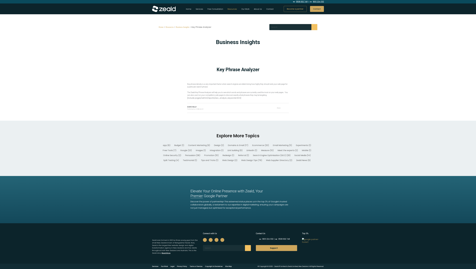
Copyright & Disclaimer (214, 266)
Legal (172, 266)
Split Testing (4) (171, 160)
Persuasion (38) (192, 155)
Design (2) (219, 145)
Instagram (273, 2)
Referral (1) (243, 155)
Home (188, 9)
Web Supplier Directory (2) (279, 160)
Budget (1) (179, 145)
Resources (170, 27)
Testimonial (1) (190, 160)
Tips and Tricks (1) (209, 160)
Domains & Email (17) (238, 145)
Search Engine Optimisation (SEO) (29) (272, 155)
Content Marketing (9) (199, 145)
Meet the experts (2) (288, 150)
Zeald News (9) (303, 160)
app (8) (166, 145)
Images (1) (201, 150)
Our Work (245, 9)
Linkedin (279, 2)
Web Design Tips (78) (251, 160)
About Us (258, 9)
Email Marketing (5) (282, 145)
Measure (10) (267, 150)
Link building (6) (235, 150)
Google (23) (186, 150)
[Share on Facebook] (284, 108)
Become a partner (295, 9)
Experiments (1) (303, 145)
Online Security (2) (172, 155)
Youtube (285, 2)
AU (317, 2)
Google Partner (209, 196)
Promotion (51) (211, 155)
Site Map (228, 266)
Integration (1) (217, 150)
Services (199, 9)
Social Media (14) (302, 155)
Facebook (268, 2)
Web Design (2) (229, 160)
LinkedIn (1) (251, 150)
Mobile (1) (306, 150)
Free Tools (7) (169, 150)
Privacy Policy (182, 266)
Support (274, 248)
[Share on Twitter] (288, 108)
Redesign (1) (228, 155)
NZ (300, 2)
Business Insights (182, 27)
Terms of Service (196, 266)
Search (314, 27)
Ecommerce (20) (260, 145)
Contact (270, 9)
